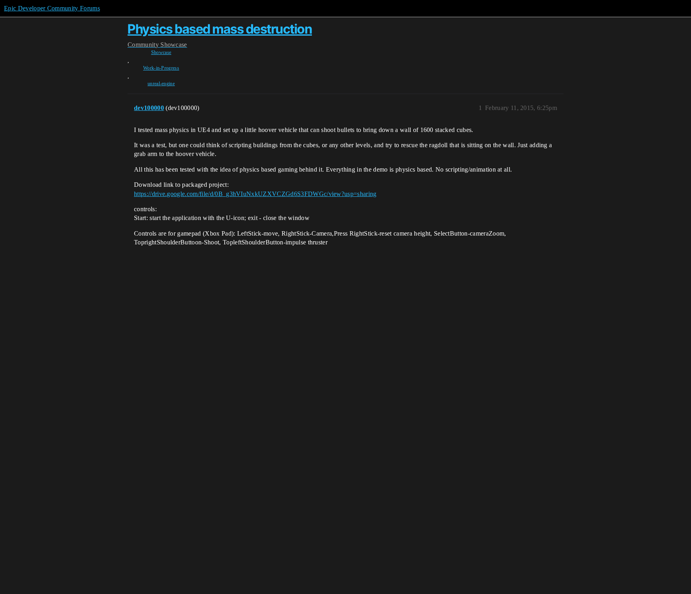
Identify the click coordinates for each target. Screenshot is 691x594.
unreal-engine (161, 83)
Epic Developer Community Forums (52, 8)
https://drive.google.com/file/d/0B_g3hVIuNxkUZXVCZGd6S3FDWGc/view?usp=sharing (255, 193)
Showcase (161, 52)
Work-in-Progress (161, 68)
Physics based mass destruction (220, 29)
